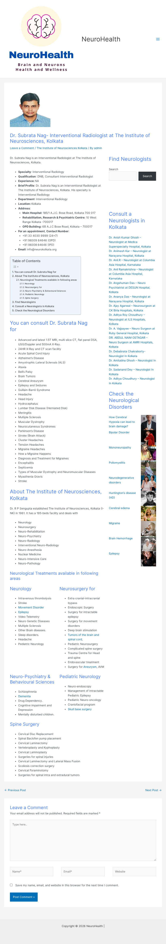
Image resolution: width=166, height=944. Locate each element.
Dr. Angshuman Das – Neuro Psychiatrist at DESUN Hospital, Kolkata (129, 287)
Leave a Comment (22, 148)
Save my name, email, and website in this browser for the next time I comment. (67, 885)
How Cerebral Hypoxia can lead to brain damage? (122, 422)
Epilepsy (24, 612)
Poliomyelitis (117, 462)
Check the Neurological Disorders (34, 310)
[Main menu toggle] (158, 39)
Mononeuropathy (120, 447)
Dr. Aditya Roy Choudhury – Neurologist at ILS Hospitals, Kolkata (127, 319)
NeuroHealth (101, 39)
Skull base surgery (80, 709)
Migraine (114, 523)
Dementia (24, 696)
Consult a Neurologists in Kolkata (34, 306)
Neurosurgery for (33, 287)
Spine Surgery (32, 298)
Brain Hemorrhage (121, 538)
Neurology (30, 283)
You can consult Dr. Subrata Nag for (35, 271)
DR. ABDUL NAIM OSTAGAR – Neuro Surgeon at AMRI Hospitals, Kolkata (131, 342)
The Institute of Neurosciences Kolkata (62, 148)
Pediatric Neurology (34, 294)
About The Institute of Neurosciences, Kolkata (42, 275)
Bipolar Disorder (119, 432)
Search (113, 169)
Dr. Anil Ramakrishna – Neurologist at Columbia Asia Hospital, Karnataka (131, 274)
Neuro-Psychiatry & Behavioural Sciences (45, 291)
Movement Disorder (31, 607)
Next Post (153, 790)
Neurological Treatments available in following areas (48, 279)
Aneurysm (90, 666)
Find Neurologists (25, 301)
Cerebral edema (119, 508)
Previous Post (15, 790)
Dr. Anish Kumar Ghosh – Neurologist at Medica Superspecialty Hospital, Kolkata (130, 242)
